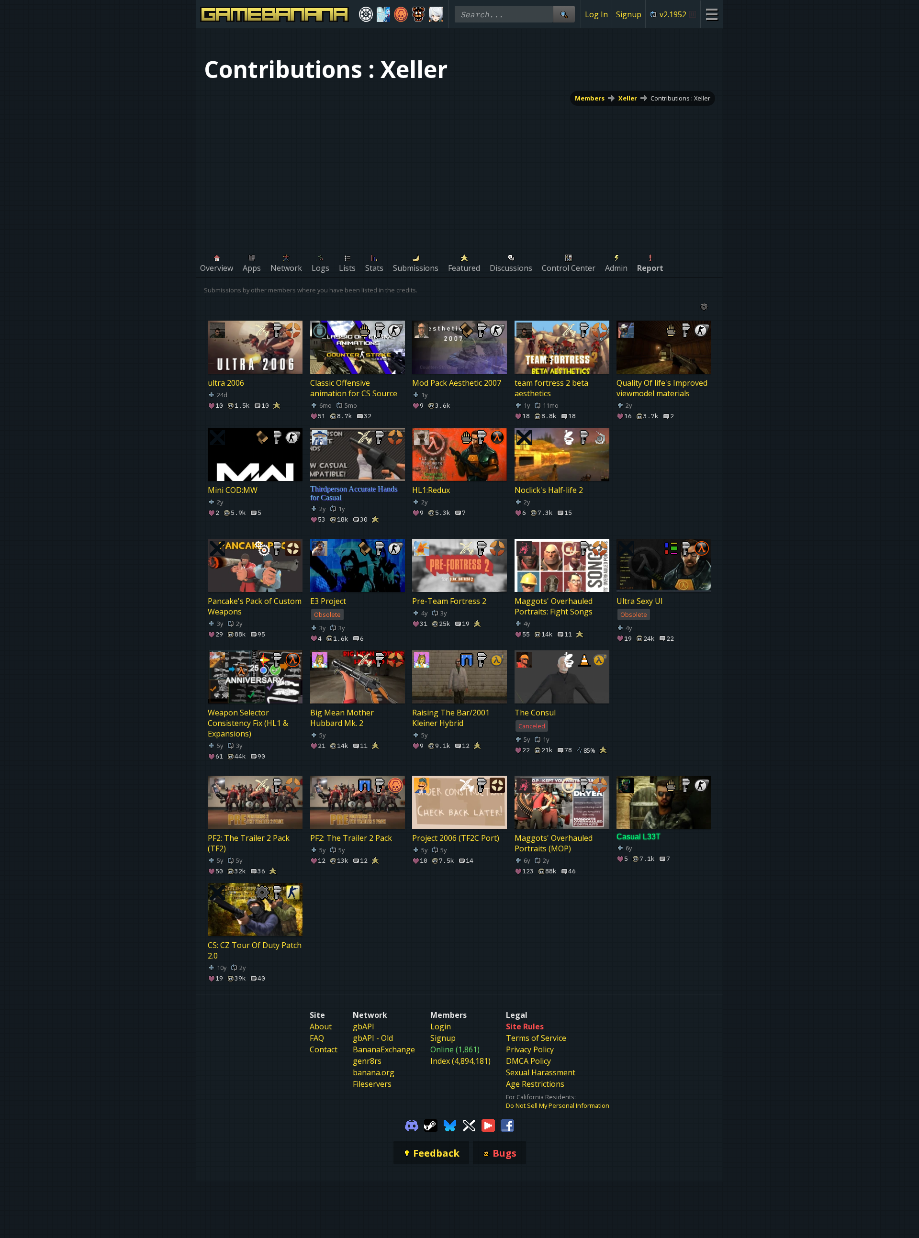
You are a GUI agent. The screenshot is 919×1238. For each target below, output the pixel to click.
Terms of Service (536, 1038)
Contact (323, 1049)
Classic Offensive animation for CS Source (353, 388)
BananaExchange (384, 1049)
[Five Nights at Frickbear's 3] (418, 14)
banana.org (373, 1072)
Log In (596, 14)
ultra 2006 (226, 383)
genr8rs (367, 1061)
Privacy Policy (530, 1049)
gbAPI (363, 1026)
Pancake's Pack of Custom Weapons (255, 606)
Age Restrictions (535, 1084)
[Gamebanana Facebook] (507, 1125)
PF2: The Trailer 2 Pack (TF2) (249, 843)
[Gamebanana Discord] (411, 1125)
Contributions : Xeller (680, 98)
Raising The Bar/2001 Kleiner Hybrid (451, 717)
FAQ (317, 1038)
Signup (628, 14)
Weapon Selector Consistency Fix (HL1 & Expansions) (248, 723)
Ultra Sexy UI (639, 601)
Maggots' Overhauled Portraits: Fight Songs (554, 606)
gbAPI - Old (373, 1038)
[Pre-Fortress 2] (401, 14)
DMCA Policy (528, 1061)
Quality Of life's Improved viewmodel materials (661, 388)
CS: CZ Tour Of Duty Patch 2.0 (255, 950)
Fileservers (372, 1084)
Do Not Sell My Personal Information (557, 1105)
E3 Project (328, 601)
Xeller (627, 98)
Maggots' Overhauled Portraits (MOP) (554, 843)
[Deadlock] (366, 14)
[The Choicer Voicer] (383, 14)
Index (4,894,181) (460, 1061)
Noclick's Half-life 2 (549, 490)
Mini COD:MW (233, 490)
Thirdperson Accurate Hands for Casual (353, 493)
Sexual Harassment (540, 1072)
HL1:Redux (431, 490)
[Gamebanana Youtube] (488, 1125)
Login (440, 1026)
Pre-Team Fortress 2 (449, 601)
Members (590, 98)
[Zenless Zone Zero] (436, 14)
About (321, 1026)
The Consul (535, 712)
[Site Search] (564, 14)
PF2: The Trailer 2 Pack (351, 838)
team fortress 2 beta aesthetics (551, 388)
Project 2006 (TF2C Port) (455, 838)
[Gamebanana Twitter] (469, 1125)
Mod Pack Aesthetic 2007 (456, 383)
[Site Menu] (711, 14)
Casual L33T (638, 837)
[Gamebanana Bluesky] (450, 1125)
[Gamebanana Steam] (430, 1125)
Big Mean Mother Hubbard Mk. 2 (342, 717)
